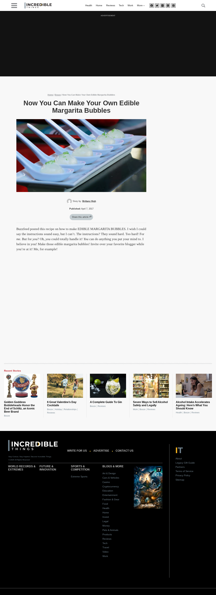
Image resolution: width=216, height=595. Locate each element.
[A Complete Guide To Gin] (108, 386)
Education (107, 490)
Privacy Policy (183, 475)
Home (99, 5)
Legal (105, 521)
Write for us (77, 450)
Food (105, 503)
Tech (121, 5)
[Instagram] (162, 5)
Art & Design (109, 473)
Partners (180, 467)
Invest (105, 517)
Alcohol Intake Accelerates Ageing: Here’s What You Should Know (193, 405)
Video (105, 551)
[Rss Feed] (168, 5)
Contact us (124, 450)
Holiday (58, 409)
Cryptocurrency (110, 486)
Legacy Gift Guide (185, 462)
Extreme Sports (79, 476)
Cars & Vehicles (110, 477)
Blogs (107, 466)
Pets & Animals (110, 530)
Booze (58, 95)
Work (130, 5)
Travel (105, 547)
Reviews (110, 5)
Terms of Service (184, 471)
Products (107, 534)
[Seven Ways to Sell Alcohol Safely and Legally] (151, 386)
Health (88, 5)
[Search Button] (201, 5)
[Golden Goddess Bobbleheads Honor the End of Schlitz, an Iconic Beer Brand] (22, 386)
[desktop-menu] (14, 5)
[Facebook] (151, 5)
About (179, 458)
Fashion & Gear (110, 499)
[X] (157, 5)
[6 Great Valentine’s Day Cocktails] (65, 386)
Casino (106, 482)
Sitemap (180, 479)
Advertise (101, 450)
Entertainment (109, 495)
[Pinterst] (173, 5)
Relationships (70, 409)
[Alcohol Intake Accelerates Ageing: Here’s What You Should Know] (194, 386)
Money (106, 525)
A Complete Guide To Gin (106, 402)
